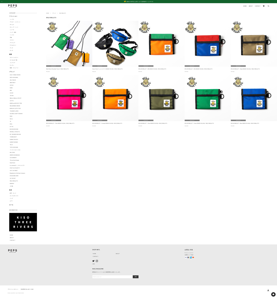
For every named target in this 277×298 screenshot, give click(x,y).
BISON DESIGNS (14, 129)
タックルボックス (14, 195)
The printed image (14, 160)
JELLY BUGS (13, 80)
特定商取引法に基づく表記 (27, 289)
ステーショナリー (14, 57)
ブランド (54, 13)
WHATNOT (13, 82)
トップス (12, 19)
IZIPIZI (12, 85)
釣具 (10, 190)
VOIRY (11, 93)
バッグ (11, 198)
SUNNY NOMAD (14, 142)
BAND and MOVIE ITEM (16, 103)
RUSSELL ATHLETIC (15, 131)
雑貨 (10, 54)
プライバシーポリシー (13, 289)
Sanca (11, 118)
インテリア (12, 62)
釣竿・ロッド (13, 193)
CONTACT (257, 6)
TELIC (11, 144)
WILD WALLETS (14, 181)
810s (11, 124)
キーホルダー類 (13, 60)
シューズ (12, 29)
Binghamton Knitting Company (17, 173)
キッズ (11, 50)
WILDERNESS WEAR (15, 105)
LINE (93, 263)
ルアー (11, 200)
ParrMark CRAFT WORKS (16, 113)
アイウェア (12, 42)
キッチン (12, 65)
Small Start (12, 162)
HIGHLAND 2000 (14, 175)
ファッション (13, 16)
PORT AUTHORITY (15, 168)
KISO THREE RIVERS (15, 74)
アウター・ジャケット (15, 22)
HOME (245, 6)
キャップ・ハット (14, 27)
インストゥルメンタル (15, 149)
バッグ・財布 (13, 32)
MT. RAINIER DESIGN (15, 134)
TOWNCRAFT (13, 136)
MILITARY (12, 152)
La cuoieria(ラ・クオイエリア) (17, 165)
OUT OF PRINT (14, 170)
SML (11, 90)
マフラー (12, 40)
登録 (136, 276)
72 (10, 121)
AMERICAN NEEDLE (15, 155)
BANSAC (12, 183)
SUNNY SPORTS (14, 139)
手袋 (11, 37)
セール (11, 205)
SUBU (11, 87)
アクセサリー (13, 45)
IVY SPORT (13, 178)
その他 (11, 186)
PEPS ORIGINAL (14, 77)
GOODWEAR (13, 157)
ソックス (12, 34)
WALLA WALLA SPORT (15, 98)
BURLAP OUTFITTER (15, 108)
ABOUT (251, 6)
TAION (11, 95)
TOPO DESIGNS (14, 147)
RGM (11, 116)
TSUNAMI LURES (14, 111)
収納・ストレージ (14, 67)
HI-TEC (12, 126)
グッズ (11, 47)
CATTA (12, 100)
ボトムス (12, 24)
